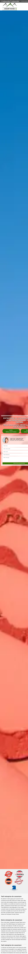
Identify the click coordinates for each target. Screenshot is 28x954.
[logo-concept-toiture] (9, 6)
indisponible (6, 1)
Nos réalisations (11, 431)
